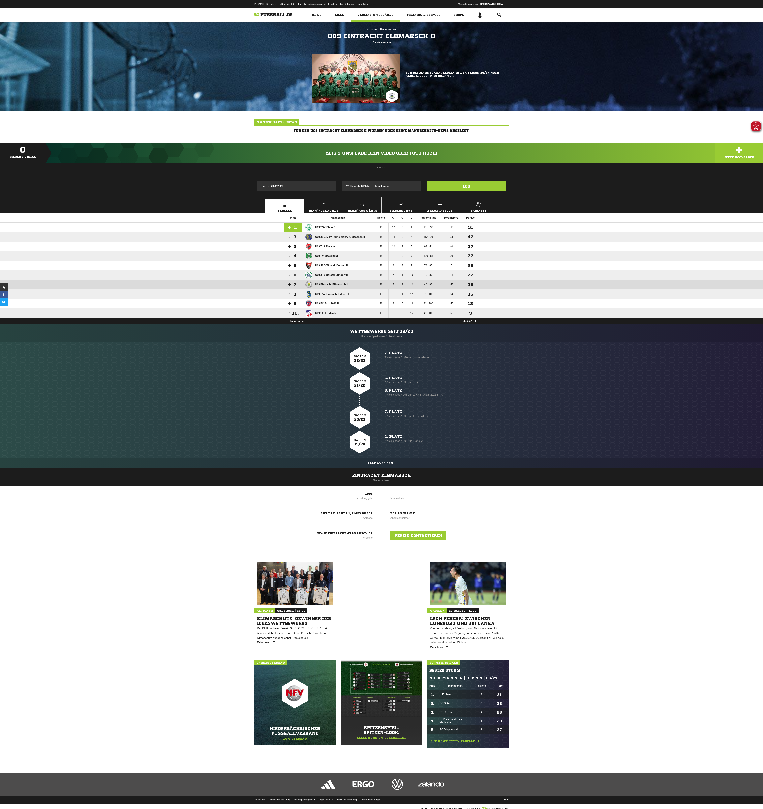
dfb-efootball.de (287, 4)
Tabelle (285, 210)
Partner (333, 4)
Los (466, 186)
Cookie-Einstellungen (371, 799)
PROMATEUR (261, 4)
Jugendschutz (326, 799)
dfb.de (274, 4)
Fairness (479, 210)
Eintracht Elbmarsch (381, 475)
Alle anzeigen (380, 463)
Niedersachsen (388, 29)
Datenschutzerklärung (279, 799)
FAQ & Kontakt (347, 4)
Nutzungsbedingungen (304, 799)
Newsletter (363, 4)
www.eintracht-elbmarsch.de (345, 533)
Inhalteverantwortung (347, 799)
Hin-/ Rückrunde (323, 210)
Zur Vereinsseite (381, 42)
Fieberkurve (401, 210)
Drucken (467, 320)
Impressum (259, 799)
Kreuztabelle (439, 210)
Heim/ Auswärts (362, 210)
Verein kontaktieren (418, 535)
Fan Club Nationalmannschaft (312, 4)
